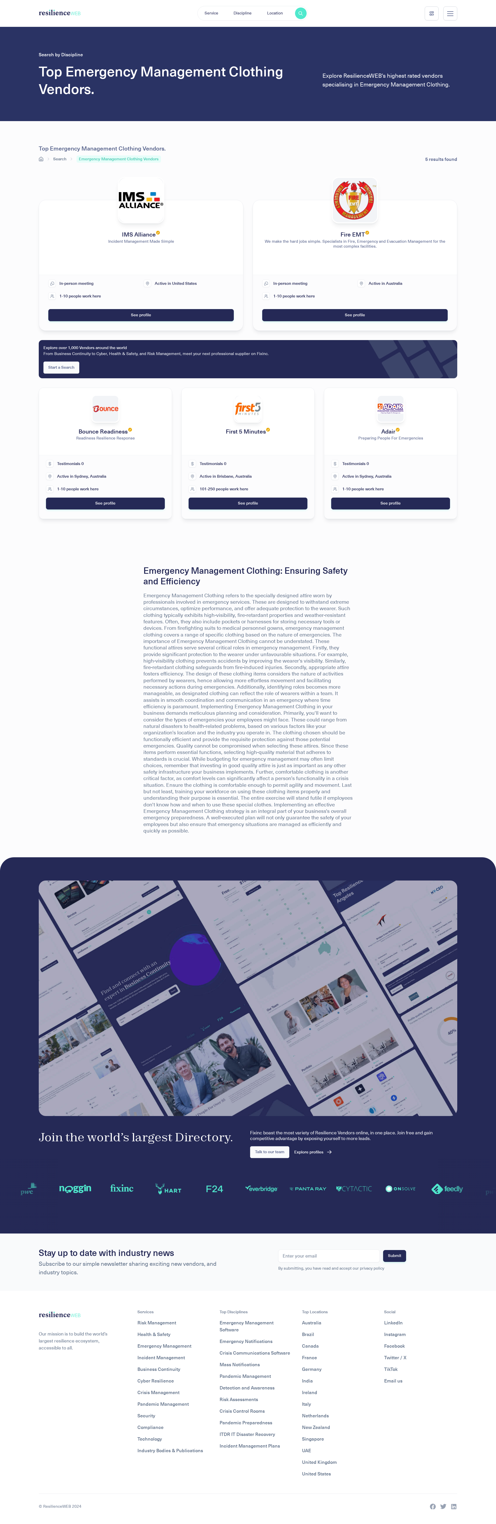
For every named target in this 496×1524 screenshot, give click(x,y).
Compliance (150, 1427)
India (307, 1381)
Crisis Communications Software (255, 1353)
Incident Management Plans (250, 1446)
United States (316, 1474)
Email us (393, 1381)
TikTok (391, 1369)
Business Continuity (158, 1369)
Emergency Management (164, 1346)
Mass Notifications (240, 1365)
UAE (306, 1451)
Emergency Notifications (246, 1341)
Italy (306, 1404)
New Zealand (316, 1427)
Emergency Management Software (247, 1326)
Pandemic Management (163, 1404)
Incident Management (161, 1358)
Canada (310, 1346)
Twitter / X (395, 1358)
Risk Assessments (239, 1399)
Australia (311, 1323)
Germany (312, 1369)
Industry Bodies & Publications (170, 1451)
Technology (149, 1439)
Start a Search (61, 367)
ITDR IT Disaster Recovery (247, 1434)
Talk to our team (269, 1151)
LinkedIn (393, 1323)
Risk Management (156, 1323)
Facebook (394, 1346)
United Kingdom (319, 1462)
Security (146, 1416)
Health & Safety (154, 1334)
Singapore (313, 1439)
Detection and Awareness (247, 1388)
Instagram (395, 1334)
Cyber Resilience (155, 1381)
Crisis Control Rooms (242, 1411)
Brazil (308, 1334)
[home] (60, 13)
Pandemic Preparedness (246, 1423)
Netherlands (315, 1416)
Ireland (309, 1392)
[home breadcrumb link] (41, 159)
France (309, 1358)
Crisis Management (158, 1392)
